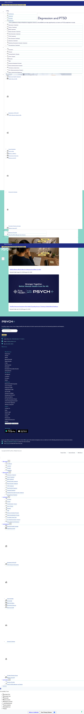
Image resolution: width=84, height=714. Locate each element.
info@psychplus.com (11, 341)
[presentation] (43, 288)
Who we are (5, 461)
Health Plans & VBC (9, 389)
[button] (0, 688)
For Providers (5, 679)
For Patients (5, 497)
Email (3, 333)
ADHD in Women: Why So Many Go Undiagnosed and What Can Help (25, 269)
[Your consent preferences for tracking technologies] (81, 711)
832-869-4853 (9, 344)
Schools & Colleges (9, 393)
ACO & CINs (7, 391)
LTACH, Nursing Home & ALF (11, 400)
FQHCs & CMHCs (9, 397)
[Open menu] (3, 258)
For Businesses (6, 524)
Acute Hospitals (8, 385)
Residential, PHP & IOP (10, 395)
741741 (8, 443)
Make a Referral (8, 2)
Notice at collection (34, 712)
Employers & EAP (8, 387)
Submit (4, 334)
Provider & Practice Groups (11, 399)
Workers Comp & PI (9, 404)
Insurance (7, 236)
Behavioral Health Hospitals (11, 383)
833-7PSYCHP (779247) (11, 441)
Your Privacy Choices (46, 712)
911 (26, 439)
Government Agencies (10, 402)
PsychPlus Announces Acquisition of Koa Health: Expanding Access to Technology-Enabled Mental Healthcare (34, 306)
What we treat (5, 472)
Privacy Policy (8, 423)
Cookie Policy (15, 423)
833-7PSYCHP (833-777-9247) (16, 339)
